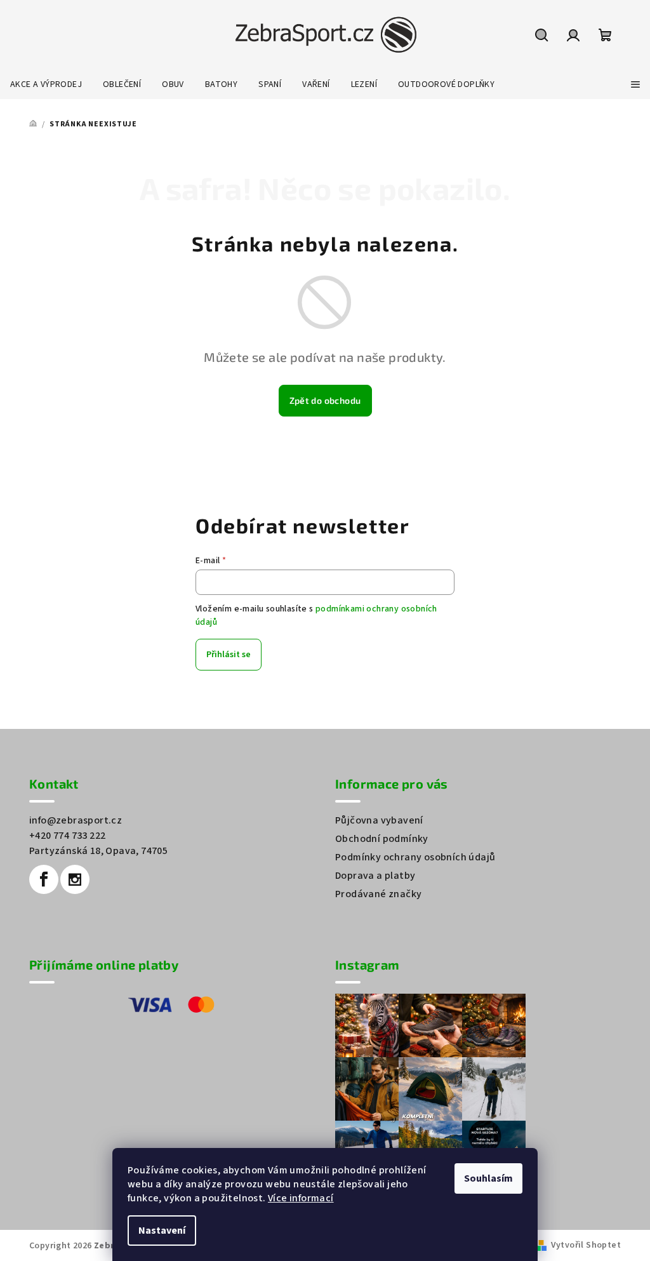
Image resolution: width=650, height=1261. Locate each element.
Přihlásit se (228, 654)
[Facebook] (43, 879)
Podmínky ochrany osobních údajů (415, 857)
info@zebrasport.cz (75, 820)
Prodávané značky (378, 894)
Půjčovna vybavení (379, 820)
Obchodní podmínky (381, 839)
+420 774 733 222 (67, 836)
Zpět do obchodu (325, 400)
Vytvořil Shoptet (586, 1245)
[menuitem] (46, 84)
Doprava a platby (375, 876)
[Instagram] (75, 879)
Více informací (301, 1198)
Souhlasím (488, 1178)
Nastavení (161, 1231)
